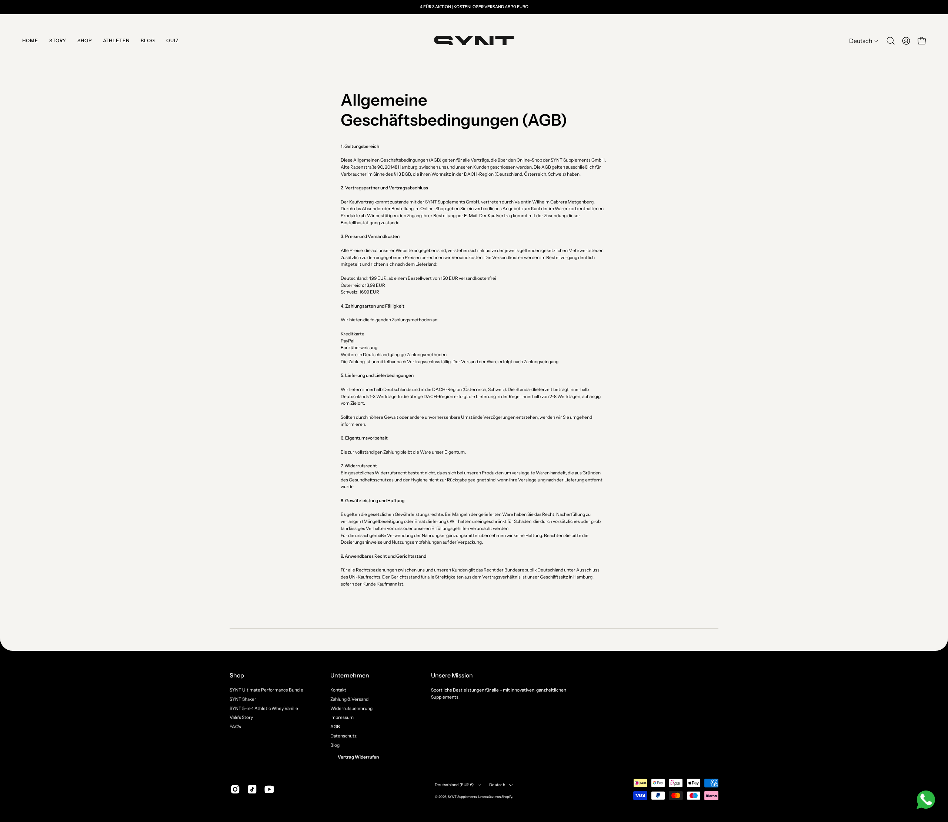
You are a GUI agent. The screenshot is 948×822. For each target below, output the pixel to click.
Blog (335, 745)
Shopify (506, 796)
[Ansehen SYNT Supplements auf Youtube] (269, 789)
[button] (890, 41)
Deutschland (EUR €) (454, 784)
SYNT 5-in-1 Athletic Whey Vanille (264, 708)
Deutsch (497, 784)
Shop (237, 675)
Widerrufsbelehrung (351, 708)
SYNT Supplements (462, 796)
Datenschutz (343, 735)
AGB (335, 726)
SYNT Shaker (243, 699)
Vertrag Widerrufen (358, 757)
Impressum (342, 717)
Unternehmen (349, 675)
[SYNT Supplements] (474, 41)
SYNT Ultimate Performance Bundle (266, 690)
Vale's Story (241, 717)
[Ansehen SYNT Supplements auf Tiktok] (252, 789)
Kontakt (338, 690)
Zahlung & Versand (349, 699)
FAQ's (235, 726)
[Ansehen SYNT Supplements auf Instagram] (235, 789)
